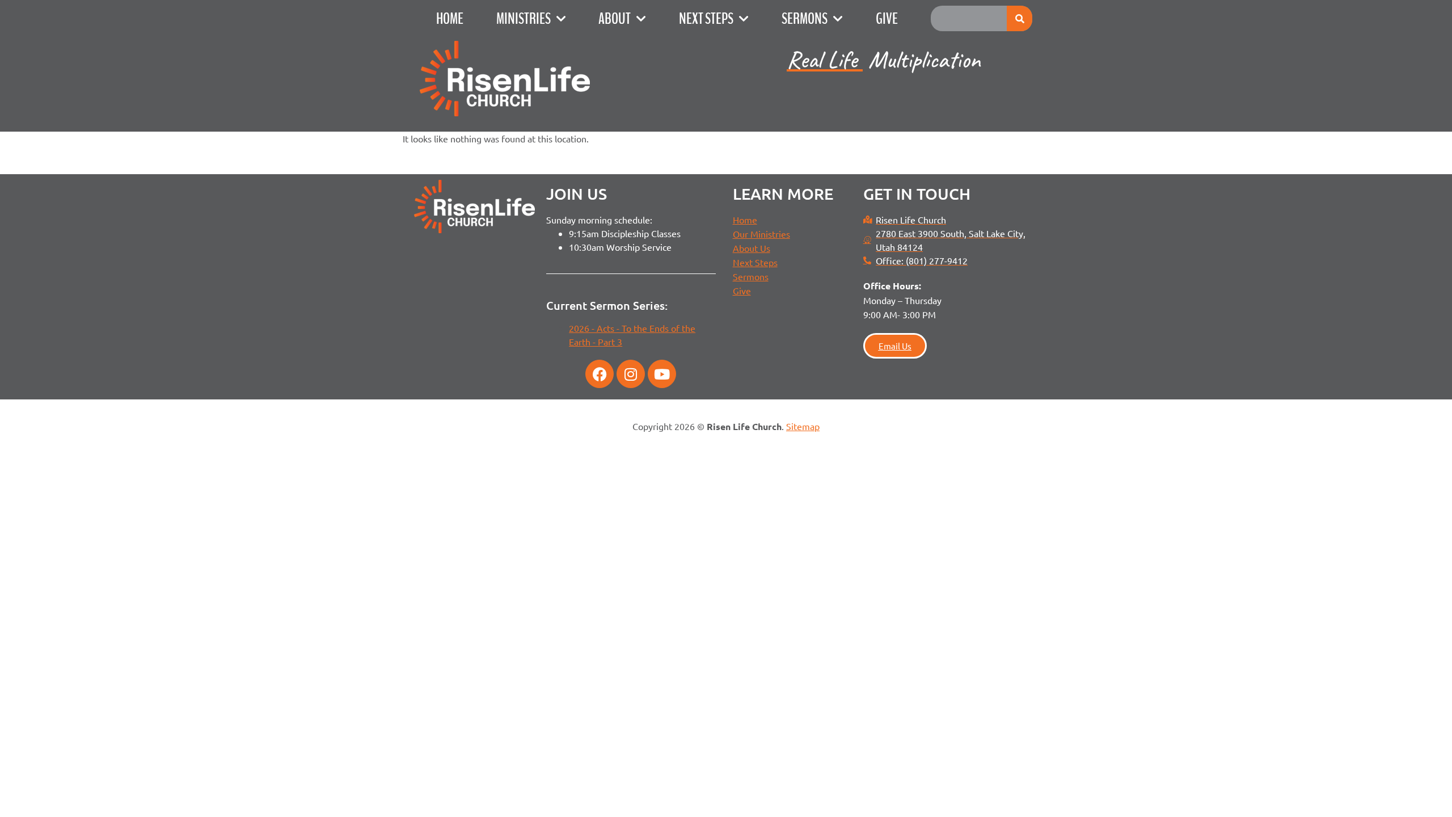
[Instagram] (631, 374)
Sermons (805, 19)
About (614, 19)
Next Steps (706, 19)
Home (449, 19)
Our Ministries (761, 233)
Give (887, 19)
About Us (751, 248)
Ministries (523, 19)
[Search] (1019, 18)
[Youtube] (662, 374)
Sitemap (803, 426)
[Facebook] (599, 374)
